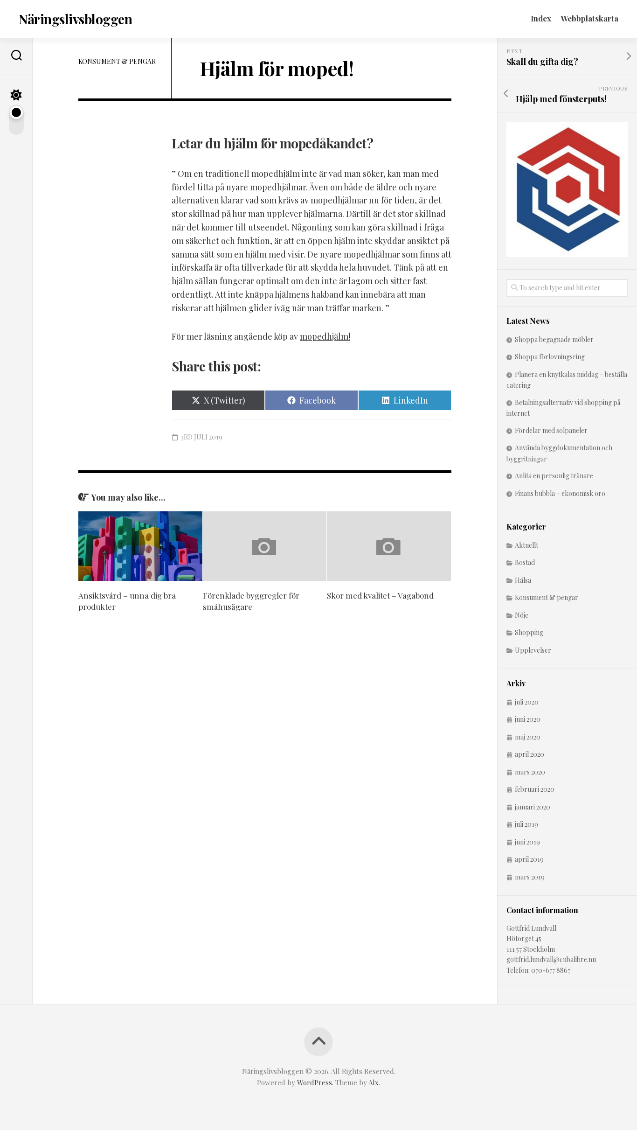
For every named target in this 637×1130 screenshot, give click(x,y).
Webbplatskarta (589, 18)
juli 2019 (526, 824)
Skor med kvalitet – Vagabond (380, 595)
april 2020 (529, 754)
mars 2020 (530, 771)
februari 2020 (534, 789)
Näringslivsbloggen (75, 19)
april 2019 (529, 859)
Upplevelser (533, 650)
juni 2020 (527, 719)
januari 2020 (532, 806)
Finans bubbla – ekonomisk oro (560, 493)
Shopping (529, 632)
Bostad (525, 562)
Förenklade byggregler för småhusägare (251, 601)
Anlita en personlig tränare (554, 475)
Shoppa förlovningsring (550, 356)
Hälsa (523, 580)
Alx (373, 1082)
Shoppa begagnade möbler (554, 339)
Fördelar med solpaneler (551, 430)
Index (541, 18)
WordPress (314, 1082)
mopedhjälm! (325, 336)
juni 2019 (527, 841)
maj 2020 (527, 736)
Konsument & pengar (117, 61)
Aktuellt (526, 545)
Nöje (521, 615)
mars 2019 (530, 876)
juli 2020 (527, 702)
